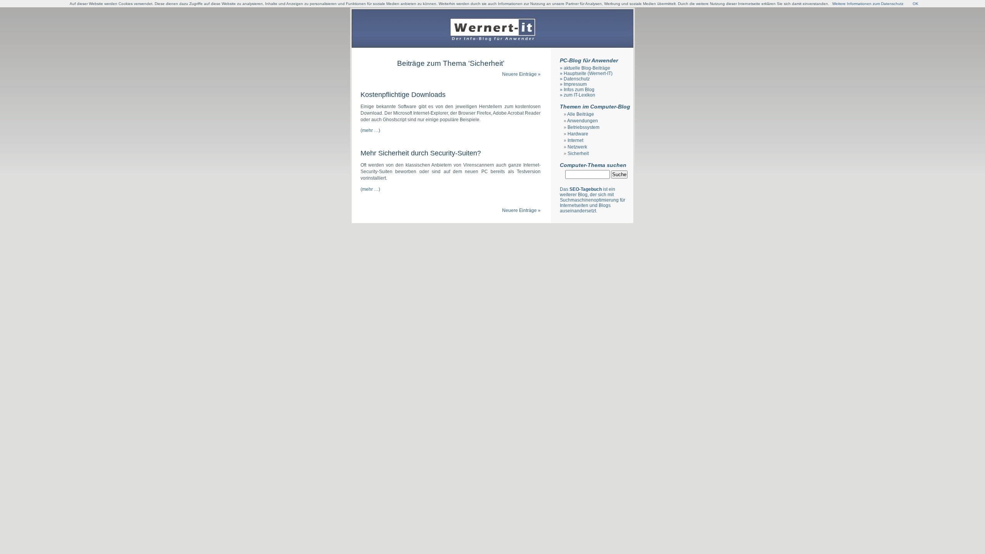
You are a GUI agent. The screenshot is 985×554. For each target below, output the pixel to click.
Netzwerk (577, 147)
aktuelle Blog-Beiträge (587, 68)
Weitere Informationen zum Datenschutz (867, 4)
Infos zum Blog (579, 89)
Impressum (575, 84)
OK (915, 4)
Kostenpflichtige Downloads (403, 94)
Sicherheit (578, 153)
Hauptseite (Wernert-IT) (588, 73)
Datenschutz (577, 79)
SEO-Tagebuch (585, 189)
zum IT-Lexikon (579, 95)
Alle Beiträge (580, 114)
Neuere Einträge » (521, 74)
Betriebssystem (583, 127)
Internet (575, 140)
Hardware (578, 134)
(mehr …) (370, 130)
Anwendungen (582, 120)
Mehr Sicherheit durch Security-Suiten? (421, 153)
